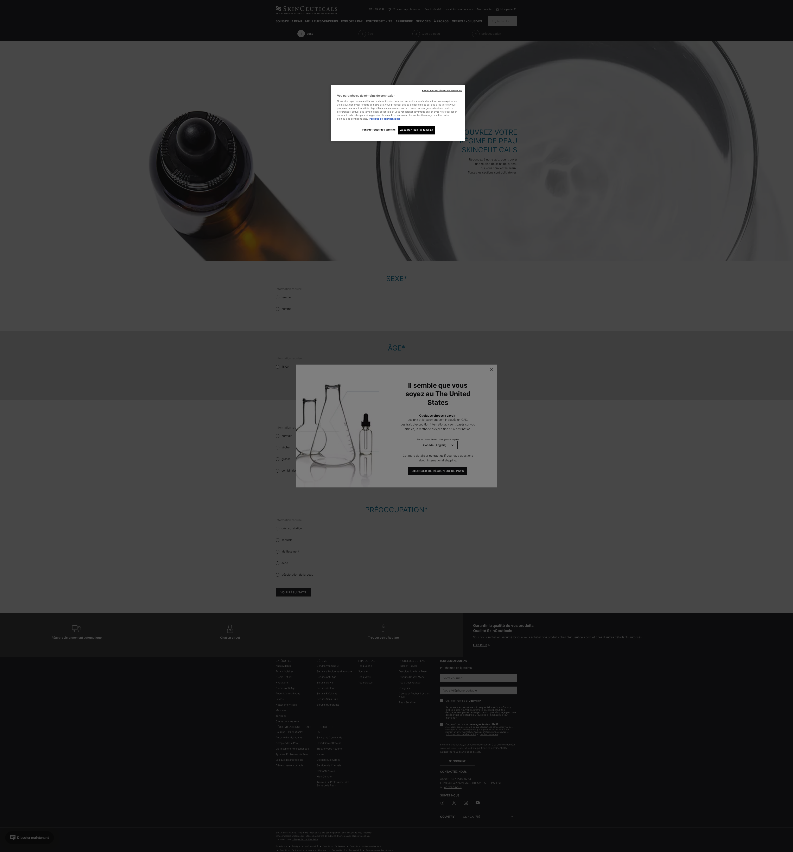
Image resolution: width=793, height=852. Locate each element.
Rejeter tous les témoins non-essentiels (442, 90)
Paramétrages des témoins (379, 129)
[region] (398, 113)
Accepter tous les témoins (416, 129)
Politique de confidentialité (384, 118)
